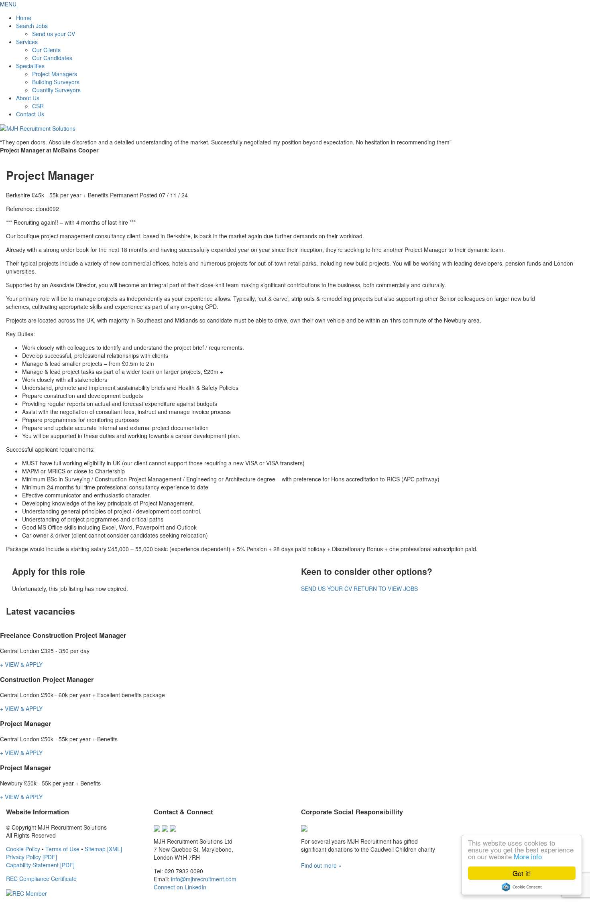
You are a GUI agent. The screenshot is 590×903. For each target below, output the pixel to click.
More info (528, 856)
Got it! (522, 873)
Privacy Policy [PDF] (31, 857)
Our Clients (46, 50)
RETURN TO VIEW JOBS (386, 588)
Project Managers (54, 74)
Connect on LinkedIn (180, 887)
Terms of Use (62, 849)
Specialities (30, 66)
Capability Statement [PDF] (40, 865)
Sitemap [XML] (103, 849)
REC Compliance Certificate (41, 879)
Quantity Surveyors (56, 90)
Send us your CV (53, 34)
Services (27, 42)
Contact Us (30, 114)
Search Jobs (32, 26)
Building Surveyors (55, 82)
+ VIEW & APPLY (21, 664)
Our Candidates (52, 58)
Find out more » (321, 865)
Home (23, 18)
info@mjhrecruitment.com (203, 879)
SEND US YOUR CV (326, 588)
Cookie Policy (23, 849)
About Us (27, 98)
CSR (38, 106)
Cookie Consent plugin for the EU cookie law (522, 887)
